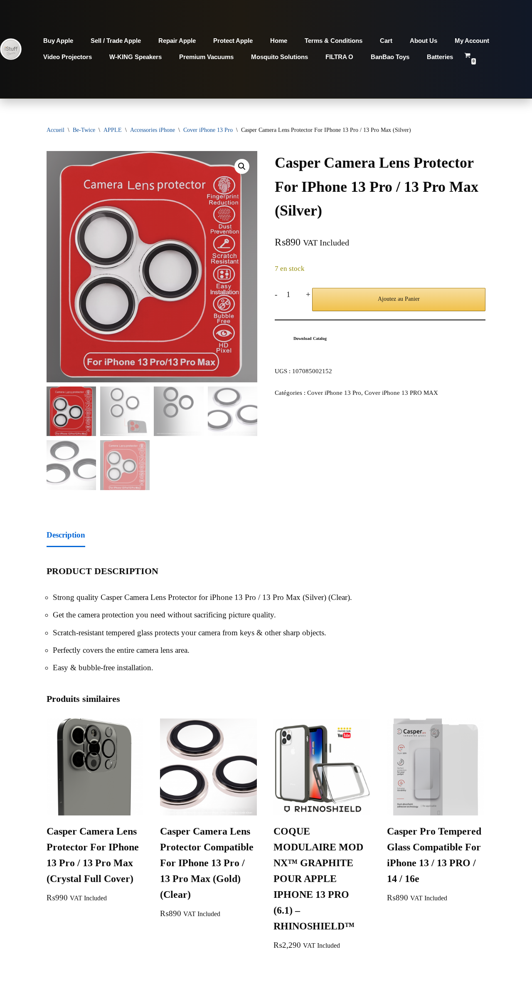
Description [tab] (66, 534)
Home (278, 40)
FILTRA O (339, 56)
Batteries (440, 56)
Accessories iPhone (152, 130)
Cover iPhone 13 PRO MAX (401, 392)
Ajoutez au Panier (399, 299)
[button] (241, 166)
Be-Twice (84, 130)
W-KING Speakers (135, 56)
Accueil (55, 130)
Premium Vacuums (206, 56)
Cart (386, 40)
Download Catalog (310, 338)
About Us (423, 40)
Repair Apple (177, 40)
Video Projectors (67, 56)
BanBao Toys (390, 56)
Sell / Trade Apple (116, 40)
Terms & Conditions (333, 40)
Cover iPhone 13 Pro (208, 130)
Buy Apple (58, 40)
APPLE (112, 130)
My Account (472, 40)
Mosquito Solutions (279, 56)
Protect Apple (233, 40)
